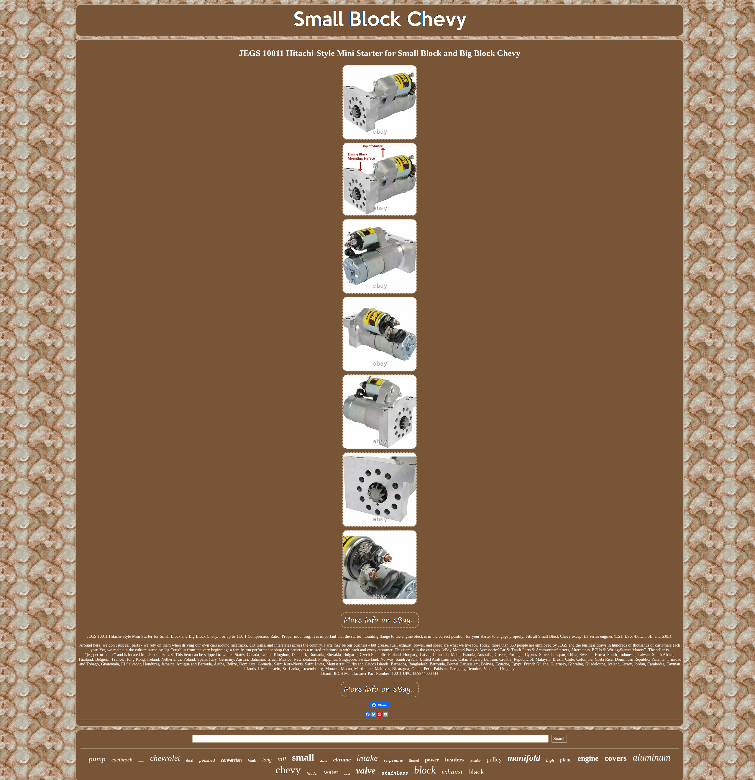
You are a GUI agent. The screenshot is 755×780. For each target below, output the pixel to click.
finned (414, 760)
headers (454, 759)
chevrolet (165, 758)
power (432, 760)
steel (347, 774)
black (476, 772)
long (267, 760)
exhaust (451, 772)
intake (367, 758)
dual (189, 760)
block (425, 770)
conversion (231, 760)
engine (588, 758)
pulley (494, 759)
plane (566, 760)
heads (252, 760)
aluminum (651, 757)
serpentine (393, 760)
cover (141, 761)
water (331, 772)
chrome (342, 759)
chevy (288, 770)
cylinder (475, 760)
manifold (524, 758)
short (323, 761)
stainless (395, 773)
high (550, 760)
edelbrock (121, 760)
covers (616, 758)
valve (366, 770)
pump (97, 759)
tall (282, 759)
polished (207, 760)
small (303, 757)
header (312, 773)
